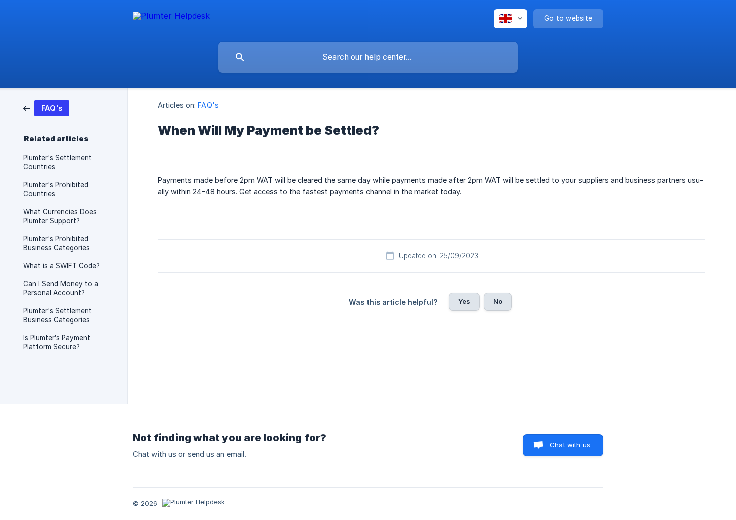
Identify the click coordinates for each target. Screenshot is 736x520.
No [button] (497, 301)
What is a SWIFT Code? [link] (61, 266)
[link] (46, 107)
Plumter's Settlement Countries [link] (57, 162)
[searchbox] (368, 57)
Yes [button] (464, 301)
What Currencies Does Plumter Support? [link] (60, 216)
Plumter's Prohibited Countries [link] (55, 189)
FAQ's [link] (208, 105)
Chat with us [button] (570, 445)
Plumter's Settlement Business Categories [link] (57, 315)
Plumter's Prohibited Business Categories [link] (56, 243)
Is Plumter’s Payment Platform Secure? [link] (56, 342)
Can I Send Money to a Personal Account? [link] (60, 288)
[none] (171, 17)
